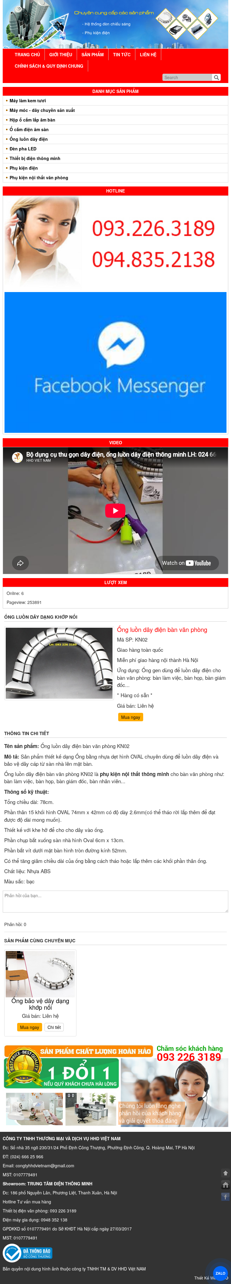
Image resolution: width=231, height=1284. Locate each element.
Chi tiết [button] (54, 1027)
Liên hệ (148, 54)
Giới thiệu (60, 54)
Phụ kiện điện (24, 168)
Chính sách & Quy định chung (49, 66)
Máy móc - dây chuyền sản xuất (42, 110)
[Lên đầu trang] (225, 1173)
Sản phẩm (93, 54)
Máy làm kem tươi (28, 100)
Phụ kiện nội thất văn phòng (39, 177)
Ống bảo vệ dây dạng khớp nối (40, 1003)
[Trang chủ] (225, 1184)
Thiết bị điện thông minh (35, 158)
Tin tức (122, 54)
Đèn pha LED (23, 149)
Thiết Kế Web (211, 1278)
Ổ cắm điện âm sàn (29, 129)
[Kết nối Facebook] (225, 1196)
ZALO (220, 1273)
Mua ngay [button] (130, 717)
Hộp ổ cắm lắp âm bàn (32, 120)
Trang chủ (27, 54)
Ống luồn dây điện (29, 139)
